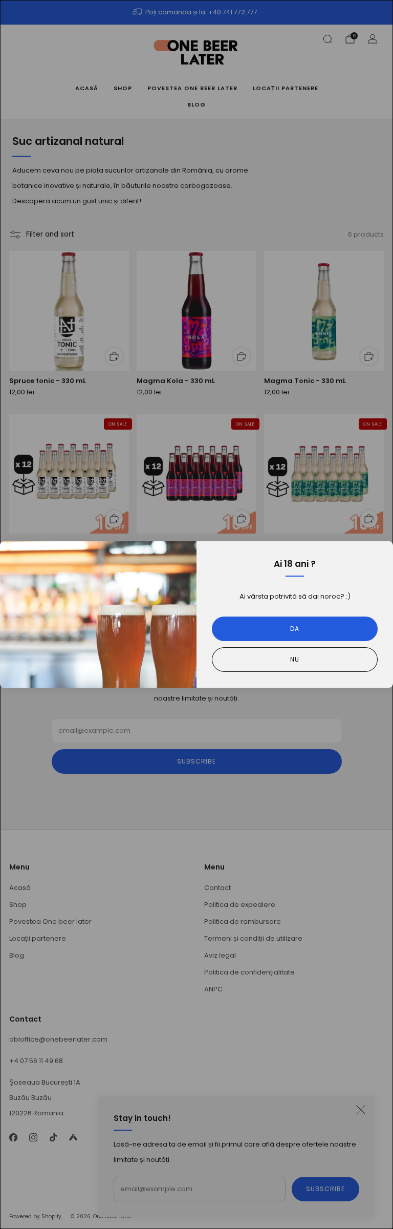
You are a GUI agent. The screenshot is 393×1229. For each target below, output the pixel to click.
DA (294, 628)
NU (294, 659)
